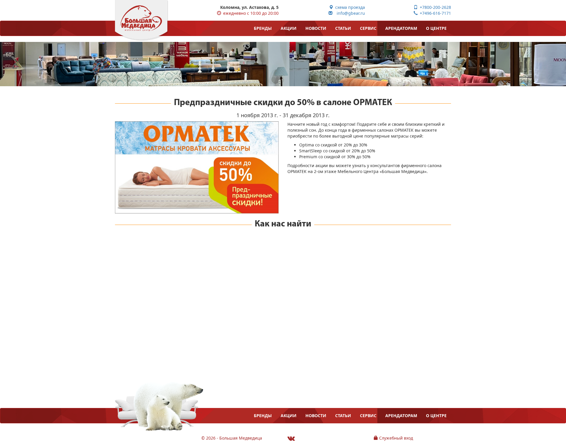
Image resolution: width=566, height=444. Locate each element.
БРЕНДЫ (263, 28)
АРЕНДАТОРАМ (401, 28)
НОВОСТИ (315, 28)
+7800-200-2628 (434, 7)
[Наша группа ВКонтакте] (291, 438)
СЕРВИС (368, 28)
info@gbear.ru (349, 13)
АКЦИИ (289, 28)
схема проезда (349, 7)
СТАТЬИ (343, 28)
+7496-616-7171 (434, 13)
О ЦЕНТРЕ (436, 28)
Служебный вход (395, 438)
